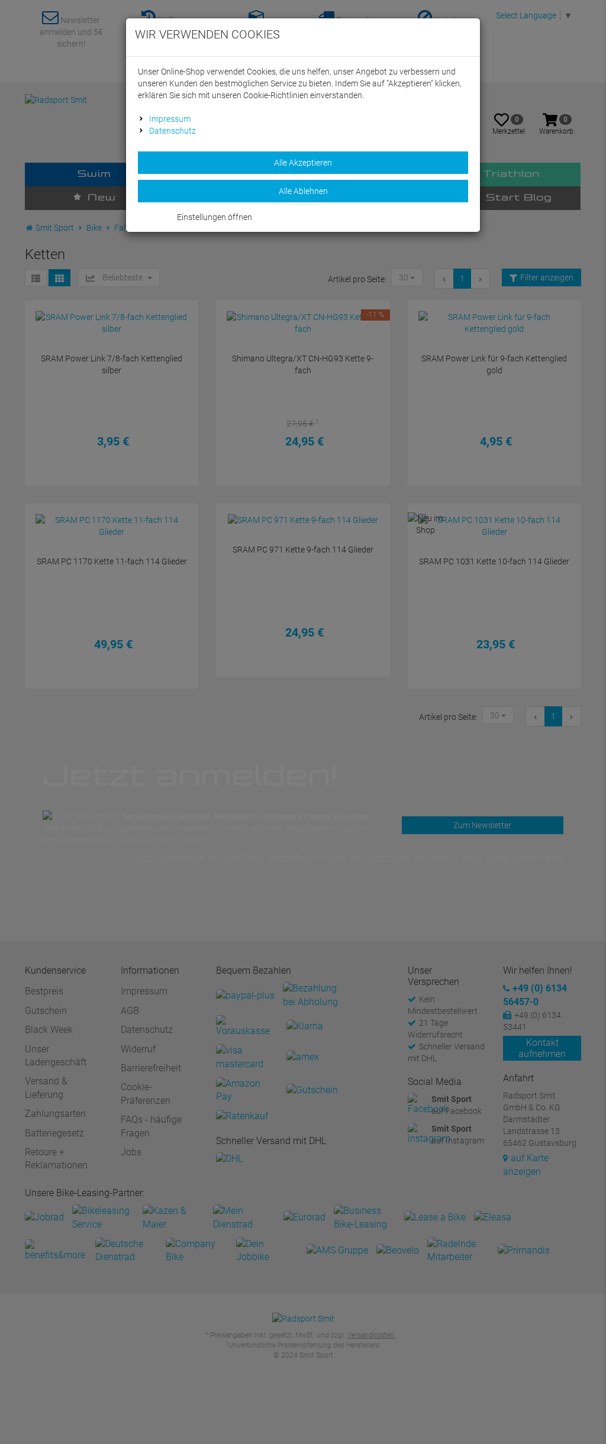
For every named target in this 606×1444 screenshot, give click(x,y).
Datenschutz (172, 130)
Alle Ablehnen (303, 191)
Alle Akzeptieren (303, 162)
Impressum (170, 119)
